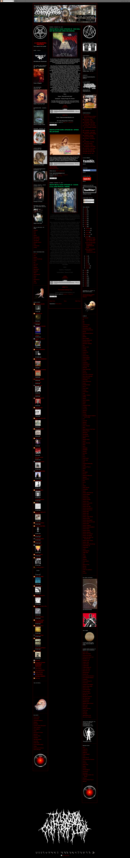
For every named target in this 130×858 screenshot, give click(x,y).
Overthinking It (86, 700)
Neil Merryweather (37, 739)
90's (84, 323)
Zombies (85, 573)
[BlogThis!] (51, 125)
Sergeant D (37, 395)
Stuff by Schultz (86, 530)
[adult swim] (85, 651)
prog (84, 461)
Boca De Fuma (38, 385)
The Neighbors (37, 729)
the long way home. (39, 461)
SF (83, 484)
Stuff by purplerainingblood (88, 527)
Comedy (84, 360)
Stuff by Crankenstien (87, 503)
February (88, 265)
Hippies (84, 402)
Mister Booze (38, 541)
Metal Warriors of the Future (89, 429)
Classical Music (86, 357)
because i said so (39, 625)
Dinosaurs (85, 372)
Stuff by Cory (86, 501)
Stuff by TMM (86, 542)
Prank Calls (85, 460)
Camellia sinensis (37, 242)
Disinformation (86, 672)
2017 (85, 226)
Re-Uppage (85, 472)
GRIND (84, 396)
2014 (85, 274)
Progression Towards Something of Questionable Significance (40, 664)
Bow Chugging (86, 338)
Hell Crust (36, 264)
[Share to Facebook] (54, 125)
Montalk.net (85, 694)
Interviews (85, 408)
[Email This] (50, 125)
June (87, 258)
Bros (84, 345)
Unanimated (36, 718)
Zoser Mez (36, 741)
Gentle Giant (36, 742)
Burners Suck (86, 347)
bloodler (35, 257)
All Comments (88, 202)
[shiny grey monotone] (40, 369)
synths (84, 549)
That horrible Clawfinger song (65, 289)
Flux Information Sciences (88, 759)
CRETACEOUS (86, 364)
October (87, 232)
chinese (84, 354)
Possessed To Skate (38, 732)
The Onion (85, 713)
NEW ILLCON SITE (60, 170)
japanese (85, 410)
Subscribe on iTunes (54, 168)
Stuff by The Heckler (87, 535)
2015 (85, 272)
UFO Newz (37, 660)
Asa (34, 262)
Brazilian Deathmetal (87, 340)
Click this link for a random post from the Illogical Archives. (88, 295)
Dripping (35, 722)
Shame (84, 485)
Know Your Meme (87, 693)
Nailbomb (85, 752)
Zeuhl (84, 571)
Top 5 (84, 554)
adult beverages (86, 324)
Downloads (85, 379)
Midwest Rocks (86, 430)
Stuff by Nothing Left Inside (89, 521)
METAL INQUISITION (40, 471)
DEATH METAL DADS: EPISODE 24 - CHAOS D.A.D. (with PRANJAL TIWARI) (64, 185)
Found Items (85, 391)
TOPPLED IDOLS (39, 490)
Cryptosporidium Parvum (88, 779)
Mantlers (85, 422)
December (88, 228)
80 (83, 319)
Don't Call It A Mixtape (87, 376)
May (87, 260)
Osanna (84, 768)
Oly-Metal (85, 453)
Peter (35, 232)
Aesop (35, 260)
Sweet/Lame (85, 547)
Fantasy (84, 390)
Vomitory (85, 762)
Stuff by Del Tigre (87, 506)
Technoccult (38, 382)
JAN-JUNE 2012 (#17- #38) (89, 151)
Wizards (84, 568)
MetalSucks (38, 323)
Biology (84, 331)
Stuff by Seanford (87, 532)
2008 (85, 286)
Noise (84, 446)
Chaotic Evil (85, 352)
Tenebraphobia (86, 550)
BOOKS (84, 336)
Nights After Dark (57, 175)
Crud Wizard (38, 535)
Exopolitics (85, 679)
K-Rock (35, 283)
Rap (84, 470)
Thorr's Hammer (37, 727)
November (88, 230)
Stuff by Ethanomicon (87, 509)
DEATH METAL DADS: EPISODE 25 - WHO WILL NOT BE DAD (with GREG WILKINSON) (65, 30)
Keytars (84, 412)
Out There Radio (86, 698)
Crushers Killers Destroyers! (40, 725)
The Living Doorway (40, 670)
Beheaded (36, 723)
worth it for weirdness (87, 569)
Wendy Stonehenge (38, 259)
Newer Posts (52, 301)
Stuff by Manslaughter (87, 520)
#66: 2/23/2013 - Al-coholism (89, 130)
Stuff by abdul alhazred (88, 492)
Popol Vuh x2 (86, 757)
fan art (84, 386)
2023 (85, 214)
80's (84, 321)
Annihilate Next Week (40, 526)
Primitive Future (39, 554)
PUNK (84, 465)
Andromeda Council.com (88, 657)
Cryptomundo (86, 665)
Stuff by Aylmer (86, 497)
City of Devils (38, 668)
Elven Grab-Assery (87, 381)
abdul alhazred (37, 274)
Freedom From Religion (88, 684)
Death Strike (85, 764)
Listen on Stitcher (53, 167)
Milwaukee (85, 432)
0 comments (70, 122)
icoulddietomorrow (39, 499)
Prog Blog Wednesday (88, 463)
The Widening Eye (39, 538)
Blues (84, 335)
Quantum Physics (87, 467)
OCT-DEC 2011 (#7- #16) (88, 153)
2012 (85, 278)
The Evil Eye (38, 651)
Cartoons (85, 350)
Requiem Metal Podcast (88, 703)
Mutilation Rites (37, 735)
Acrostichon (85, 771)
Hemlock (85, 778)
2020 (85, 220)
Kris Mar (35, 253)
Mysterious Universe (87, 696)
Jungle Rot (85, 749)
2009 (85, 284)
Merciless (36, 734)
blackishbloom (38, 313)
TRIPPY (84, 557)
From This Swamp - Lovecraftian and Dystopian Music (39, 621)
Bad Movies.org (86, 658)
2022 (85, 216)
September (88, 234)
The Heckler (36, 240)
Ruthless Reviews (87, 708)
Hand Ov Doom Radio (87, 686)
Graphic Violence (86, 395)
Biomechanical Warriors (88, 333)
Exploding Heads (86, 384)
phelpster (36, 267)
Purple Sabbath (86, 754)
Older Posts (77, 301)
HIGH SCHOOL (86, 400)
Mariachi (85, 424)
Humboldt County (86, 405)
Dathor (35, 272)
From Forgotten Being (38, 744)
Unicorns (85, 559)
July (87, 256)
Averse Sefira (37, 717)
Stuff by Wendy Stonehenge (89, 544)
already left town (39, 672)
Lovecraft (85, 420)
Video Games (86, 561)
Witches (84, 566)
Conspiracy (85, 362)
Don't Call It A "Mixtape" (88, 374)
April (87, 262)
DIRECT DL (65, 115)
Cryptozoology (86, 365)
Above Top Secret (87, 653)
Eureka (84, 383)
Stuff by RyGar (86, 528)
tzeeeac (37, 502)
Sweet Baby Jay (86, 545)
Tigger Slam (85, 552)
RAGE (84, 468)
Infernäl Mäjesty (86, 769)
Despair (84, 371)
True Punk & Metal (39, 428)
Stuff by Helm (86, 511)
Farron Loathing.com (87, 681)
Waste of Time (86, 564)
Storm (84, 756)
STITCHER (65, 106)
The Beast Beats (39, 674)
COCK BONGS (86, 359)
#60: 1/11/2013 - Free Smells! (89, 148)
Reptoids (85, 477)
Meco (84, 747)
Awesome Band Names (88, 329)
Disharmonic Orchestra (39, 748)
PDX (84, 455)
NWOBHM (85, 449)
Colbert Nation (86, 663)
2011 (85, 280)
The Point (37, 638)
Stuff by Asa (85, 496)
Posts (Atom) (58, 303)
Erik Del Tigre (37, 238)
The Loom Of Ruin (39, 616)
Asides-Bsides (38, 480)
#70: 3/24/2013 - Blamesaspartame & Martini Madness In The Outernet (89, 116)
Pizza (84, 456)
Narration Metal (86, 439)
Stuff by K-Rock (86, 518)
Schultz (35, 247)
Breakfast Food (86, 342)
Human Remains (37, 749)
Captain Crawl (86, 662)
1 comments (65, 174)
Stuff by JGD (86, 515)
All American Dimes (87, 655)
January (87, 267)
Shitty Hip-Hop (86, 487)
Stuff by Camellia (86, 499)
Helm (35, 244)
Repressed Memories (87, 475)
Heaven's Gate (86, 687)
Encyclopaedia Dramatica (88, 675)
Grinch (84, 761)
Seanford (36, 230)
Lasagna (85, 414)
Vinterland (36, 737)
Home (65, 301)
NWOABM (85, 448)
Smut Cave (85, 710)
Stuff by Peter (86, 523)
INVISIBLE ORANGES (40, 676)
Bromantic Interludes (87, 343)
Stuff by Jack (86, 513)
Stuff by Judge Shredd (88, 516)
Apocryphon (85, 326)
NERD (84, 441)
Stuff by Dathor (86, 504)
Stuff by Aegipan (86, 494)
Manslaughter (36, 237)
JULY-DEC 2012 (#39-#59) (88, 150)
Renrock (84, 473)
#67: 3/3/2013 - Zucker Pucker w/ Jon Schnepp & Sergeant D (89, 127)
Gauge (35, 730)
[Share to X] (53, 125)
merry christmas (86, 425)
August (87, 236)
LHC (84, 418)
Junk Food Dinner (87, 689)
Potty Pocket (86, 458)
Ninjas (84, 444)
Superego (85, 712)
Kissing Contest (86, 691)
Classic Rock (86, 355)
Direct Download (53, 166)
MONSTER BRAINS (39, 379)
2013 (85, 276)
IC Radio (85, 407)
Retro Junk (85, 705)
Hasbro (84, 398)
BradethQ (36, 271)
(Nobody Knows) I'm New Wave (40, 596)
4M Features (85, 317)
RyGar (35, 276)
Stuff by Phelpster (87, 525)
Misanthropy (85, 434)
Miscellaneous (86, 436)
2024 (85, 213)
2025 (85, 211)
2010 (85, 282)
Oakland (84, 451)
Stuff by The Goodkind (88, 533)
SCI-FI (84, 482)
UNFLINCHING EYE (39, 398)
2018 (85, 224)
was (84, 562)
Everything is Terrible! (40, 326)
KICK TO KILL (38, 438)
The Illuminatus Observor (39, 408)
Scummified (38, 447)
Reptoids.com (86, 701)
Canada (84, 348)
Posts (86, 200)
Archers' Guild (38, 545)
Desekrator (85, 773)
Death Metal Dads (87, 369)
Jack (35, 233)
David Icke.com (86, 670)
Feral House (85, 682)
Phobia (35, 746)
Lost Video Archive (39, 522)
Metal (84, 427)
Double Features (86, 377)
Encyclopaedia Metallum (88, 677)
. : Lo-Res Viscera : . (40, 567)
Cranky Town (38, 557)
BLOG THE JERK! (39, 576)
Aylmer (35, 235)
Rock (84, 480)
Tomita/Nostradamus (38, 720)
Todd (35, 277)
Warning (84, 781)
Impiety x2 (85, 750)
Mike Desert (36, 269)
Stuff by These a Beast (88, 540)
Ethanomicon (36, 279)
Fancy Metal (85, 388)
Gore (84, 393)
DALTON (85, 367)
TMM (35, 281)
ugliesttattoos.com (87, 715)
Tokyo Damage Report (40, 647)
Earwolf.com (85, 674)
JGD (35, 255)
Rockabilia (85, 706)
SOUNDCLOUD (65, 107)
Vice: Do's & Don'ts (87, 717)
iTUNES (65, 105)
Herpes (84, 766)
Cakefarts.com (86, 660)
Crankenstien (36, 245)
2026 (85, 209)
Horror (84, 403)
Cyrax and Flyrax (86, 669)
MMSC (84, 437)
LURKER (37, 335)
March (87, 263)
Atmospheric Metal (87, 328)
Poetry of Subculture (40, 349)
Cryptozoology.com (87, 667)
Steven (35, 265)
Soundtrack (85, 489)
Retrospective (86, 479)
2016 (85, 270)
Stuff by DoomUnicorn (87, 508)
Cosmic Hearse (38, 586)
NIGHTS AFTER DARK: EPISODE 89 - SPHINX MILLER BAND (64, 130)
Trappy (84, 556)
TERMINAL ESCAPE (40, 304)
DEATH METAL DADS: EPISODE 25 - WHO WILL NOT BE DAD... (90, 239)
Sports (84, 491)
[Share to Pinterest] (56, 125)
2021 (85, 218)
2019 (85, 222)
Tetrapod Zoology (39, 635)
